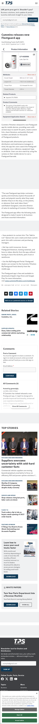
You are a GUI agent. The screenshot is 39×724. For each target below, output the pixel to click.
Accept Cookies (19, 720)
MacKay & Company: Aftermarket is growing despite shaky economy (11, 485)
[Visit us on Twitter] (6, 679)
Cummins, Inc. (7, 317)
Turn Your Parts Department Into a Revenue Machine (19, 594)
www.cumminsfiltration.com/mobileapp (20, 281)
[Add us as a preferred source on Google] (11, 294)
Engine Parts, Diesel (9, 314)
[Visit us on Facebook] (2, 679)
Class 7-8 (5, 510)
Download (11, 576)
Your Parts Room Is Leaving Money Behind (18, 599)
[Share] (16, 294)
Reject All (19, 715)
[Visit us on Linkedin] (11, 679)
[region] (19, 707)
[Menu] (3, 3)
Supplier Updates (8, 328)
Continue (10, 376)
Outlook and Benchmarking (12, 457)
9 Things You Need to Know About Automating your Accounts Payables (12, 529)
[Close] (37, 693)
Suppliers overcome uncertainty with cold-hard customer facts (18, 463)
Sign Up (7, 669)
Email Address (8, 366)
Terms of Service (11, 26)
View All (25, 605)
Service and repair (8, 495)
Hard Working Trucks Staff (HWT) (13, 42)
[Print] (6, 294)
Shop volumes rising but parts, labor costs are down (13, 499)
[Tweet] (26, 294)
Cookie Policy (30, 705)
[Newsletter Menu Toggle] (36, 3)
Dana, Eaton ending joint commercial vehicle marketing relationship (13, 333)
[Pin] (31, 294)
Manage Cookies (19, 709)
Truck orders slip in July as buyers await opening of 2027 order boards (13, 514)
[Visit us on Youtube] (15, 679)
